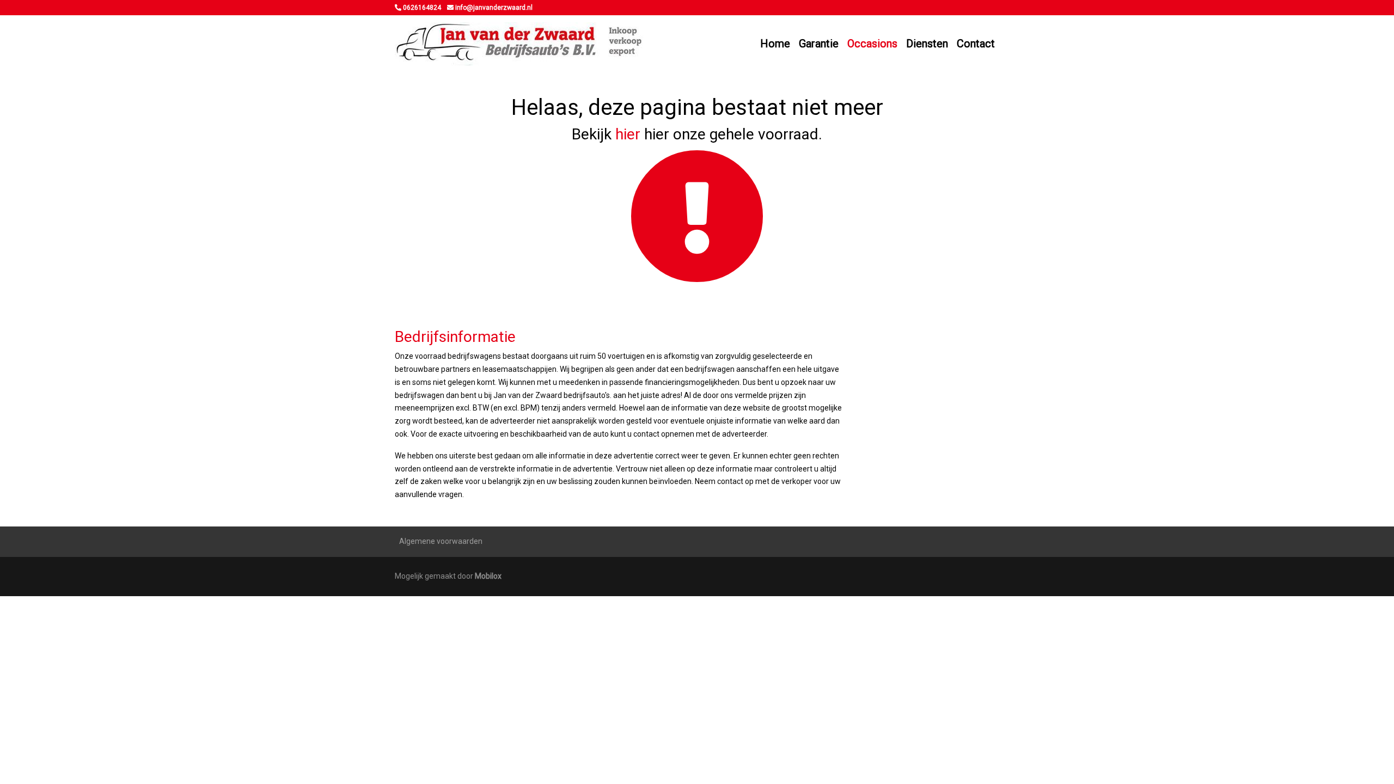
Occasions (872, 43)
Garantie (819, 43)
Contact (976, 43)
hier (627, 134)
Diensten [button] (927, 43)
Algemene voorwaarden (440, 541)
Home (775, 43)
